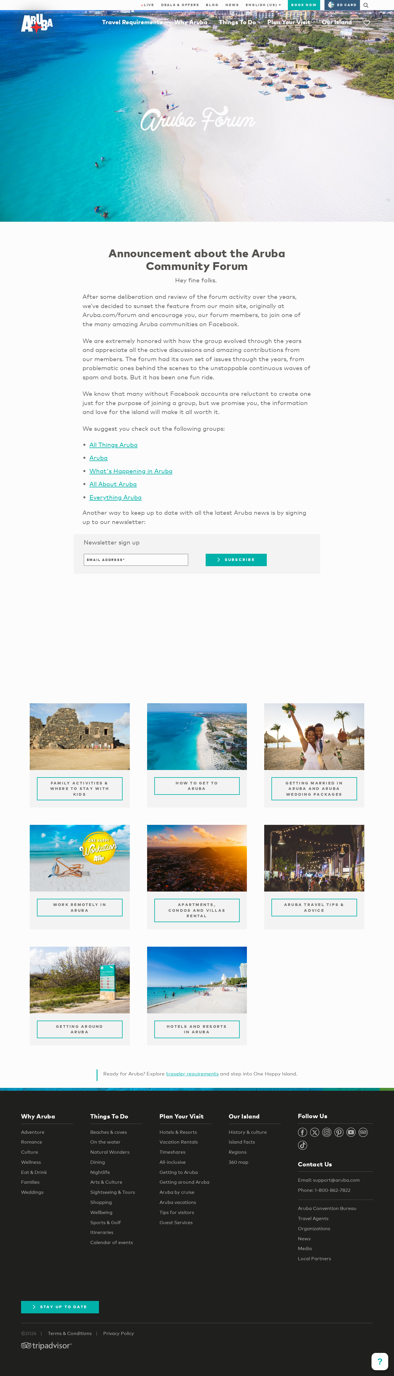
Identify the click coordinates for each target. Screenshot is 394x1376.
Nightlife (100, 1172)
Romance (31, 1142)
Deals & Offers (180, 5)
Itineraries (101, 1232)
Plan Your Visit (288, 22)
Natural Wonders (110, 1152)
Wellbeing (101, 1212)
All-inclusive (173, 1162)
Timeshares (172, 1152)
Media (305, 1248)
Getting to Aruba (179, 1172)
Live (147, 5)
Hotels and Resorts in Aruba (197, 1029)
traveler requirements (192, 1074)
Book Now (304, 5)
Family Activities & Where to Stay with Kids (80, 789)
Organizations (314, 1228)
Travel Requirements (132, 22)
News (232, 5)
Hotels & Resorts (178, 1132)
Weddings (32, 1192)
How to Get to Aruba (197, 786)
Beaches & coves (108, 1132)
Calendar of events (111, 1242)
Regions (238, 1152)
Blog (212, 5)
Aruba (98, 457)
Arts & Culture (106, 1182)
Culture (29, 1152)
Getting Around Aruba (80, 1029)
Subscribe (240, 559)
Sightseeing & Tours (112, 1192)
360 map (238, 1162)
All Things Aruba (113, 444)
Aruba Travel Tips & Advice (314, 907)
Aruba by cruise (177, 1192)
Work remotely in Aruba (79, 907)
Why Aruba (190, 22)
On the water (105, 1142)
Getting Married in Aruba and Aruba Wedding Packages (314, 789)
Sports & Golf (105, 1222)
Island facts (242, 1142)
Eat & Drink (34, 1172)
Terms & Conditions (70, 1333)
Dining (97, 1162)
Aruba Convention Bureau (327, 1208)
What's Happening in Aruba (130, 471)
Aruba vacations (178, 1202)
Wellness (31, 1162)
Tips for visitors (177, 1212)
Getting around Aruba (184, 1182)
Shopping (101, 1202)
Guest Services (176, 1222)
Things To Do (237, 22)
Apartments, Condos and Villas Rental (197, 910)
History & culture (248, 1132)
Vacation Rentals (179, 1142)
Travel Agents (313, 1218)
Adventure (32, 1132)
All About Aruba (113, 484)
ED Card (347, 5)
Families (30, 1182)
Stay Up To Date (63, 1306)
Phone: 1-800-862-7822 (324, 1190)
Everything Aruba (115, 497)
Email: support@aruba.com (329, 1180)
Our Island (337, 22)
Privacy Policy (118, 1333)
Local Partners (314, 1258)
